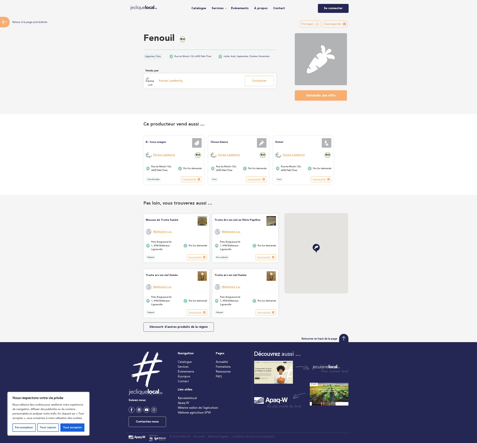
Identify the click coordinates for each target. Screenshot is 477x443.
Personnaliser (24, 427)
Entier (279, 142)
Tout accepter (72, 427)
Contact (279, 8)
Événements (240, 8)
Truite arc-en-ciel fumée (162, 275)
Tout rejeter (48, 427)
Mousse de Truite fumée (162, 220)
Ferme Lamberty (171, 80)
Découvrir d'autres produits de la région (179, 327)
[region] (48, 414)
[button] (218, 8)
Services (218, 8)
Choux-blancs (219, 142)
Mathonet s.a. (162, 231)
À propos (261, 8)
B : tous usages (156, 142)
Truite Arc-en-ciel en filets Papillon (237, 220)
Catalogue (198, 8)
